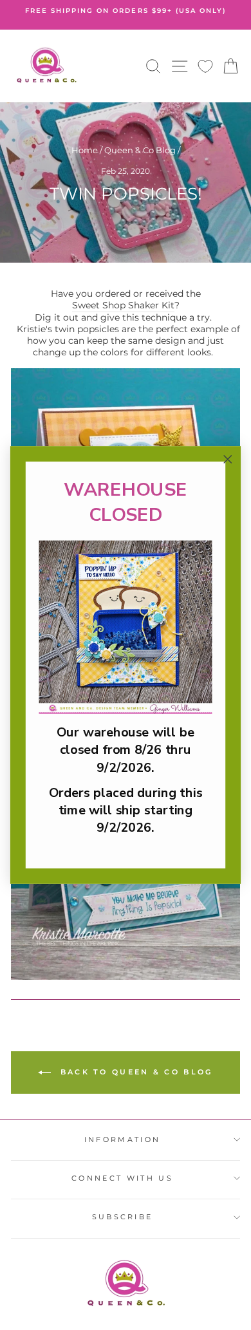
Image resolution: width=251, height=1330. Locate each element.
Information (122, 1139)
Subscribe (122, 1216)
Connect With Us (122, 1178)
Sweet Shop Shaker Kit (123, 305)
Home (84, 150)
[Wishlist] (205, 66)
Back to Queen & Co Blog (134, 1071)
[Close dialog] (228, 460)
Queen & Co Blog (140, 150)
